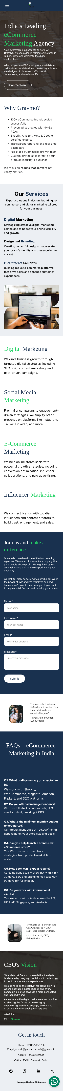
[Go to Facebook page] (11, 1071)
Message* (10, 651)
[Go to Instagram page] (24, 1071)
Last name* (11, 618)
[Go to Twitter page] (52, 1071)
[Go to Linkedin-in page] (38, 1071)
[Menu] (7, 5)
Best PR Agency (38, 1082)
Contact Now (17, 85)
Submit (14, 678)
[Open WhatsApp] (54, 1081)
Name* (8, 601)
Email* (8, 635)
